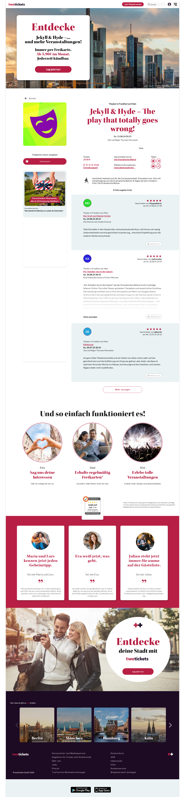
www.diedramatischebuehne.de (125, 167)
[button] (149, 4)
